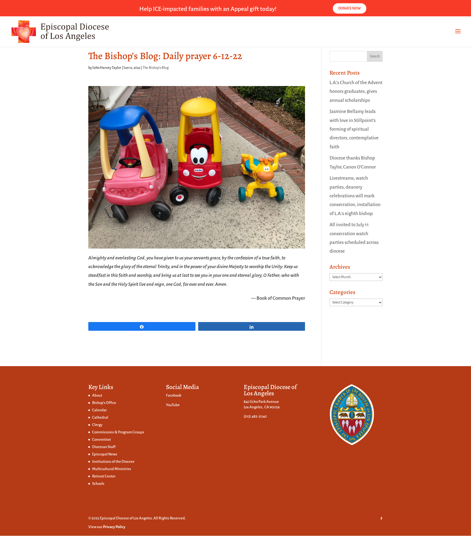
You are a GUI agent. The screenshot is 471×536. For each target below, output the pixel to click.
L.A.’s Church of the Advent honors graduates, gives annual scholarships (356, 91)
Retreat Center (104, 476)
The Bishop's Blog (156, 68)
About (97, 395)
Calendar (99, 410)
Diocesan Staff (104, 447)
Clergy (97, 425)
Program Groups (131, 432)
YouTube (173, 405)
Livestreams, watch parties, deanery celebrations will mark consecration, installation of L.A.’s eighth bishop (355, 196)
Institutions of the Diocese (113, 462)
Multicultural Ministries (111, 469)
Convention (101, 439)
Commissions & (105, 432)
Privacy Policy (114, 527)
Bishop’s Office (104, 403)
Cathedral (100, 417)
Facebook (173, 395)
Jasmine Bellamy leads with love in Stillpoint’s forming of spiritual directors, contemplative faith (354, 129)
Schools (98, 484)
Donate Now (349, 8)
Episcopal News (104, 454)
